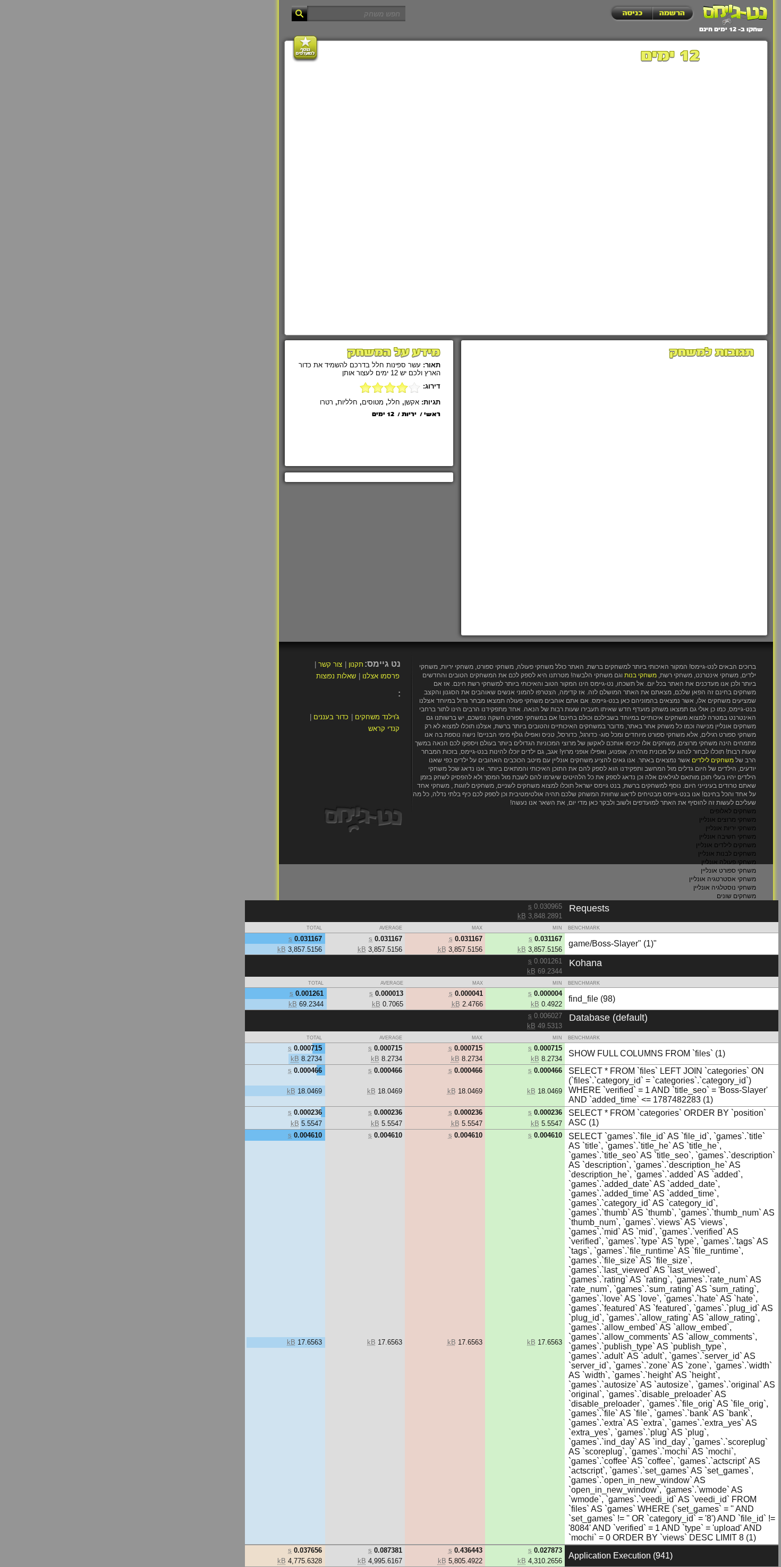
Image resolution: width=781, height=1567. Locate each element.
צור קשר (330, 664)
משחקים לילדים (713, 760)
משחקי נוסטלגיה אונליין (724, 887)
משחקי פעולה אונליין (728, 862)
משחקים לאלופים (733, 811)
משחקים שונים (736, 896)
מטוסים (373, 402)
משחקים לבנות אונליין (727, 853)
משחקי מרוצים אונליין (727, 819)
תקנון (356, 664)
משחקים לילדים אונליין (726, 845)
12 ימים (383, 414)
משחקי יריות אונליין (731, 828)
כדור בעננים (331, 717)
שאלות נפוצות (336, 676)
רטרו (326, 402)
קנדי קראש (384, 729)
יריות (409, 414)
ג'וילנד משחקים (377, 717)
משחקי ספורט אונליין (728, 870)
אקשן (411, 402)
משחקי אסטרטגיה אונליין (722, 879)
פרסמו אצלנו (381, 676)
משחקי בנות (640, 675)
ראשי (432, 414)
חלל (394, 402)
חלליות (347, 402)
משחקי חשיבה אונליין (727, 836)
